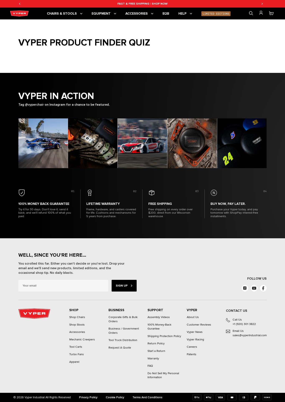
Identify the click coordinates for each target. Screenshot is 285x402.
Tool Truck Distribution (122, 340)
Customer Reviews (199, 324)
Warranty (153, 358)
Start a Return (156, 351)
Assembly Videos (159, 317)
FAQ (150, 366)
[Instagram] (244, 288)
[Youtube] (254, 288)
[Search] (251, 13)
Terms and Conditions (147, 397)
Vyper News (195, 332)
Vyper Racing (195, 339)
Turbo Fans (76, 354)
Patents (191, 354)
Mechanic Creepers (82, 339)
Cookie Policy (115, 397)
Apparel (74, 362)
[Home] (20, 13)
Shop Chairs (77, 317)
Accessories (77, 332)
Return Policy (156, 343)
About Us (193, 317)
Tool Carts (75, 347)
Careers (192, 347)
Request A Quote (119, 347)
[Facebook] (263, 288)
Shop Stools (77, 324)
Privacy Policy (88, 397)
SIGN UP (121, 285)
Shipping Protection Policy (164, 336)
